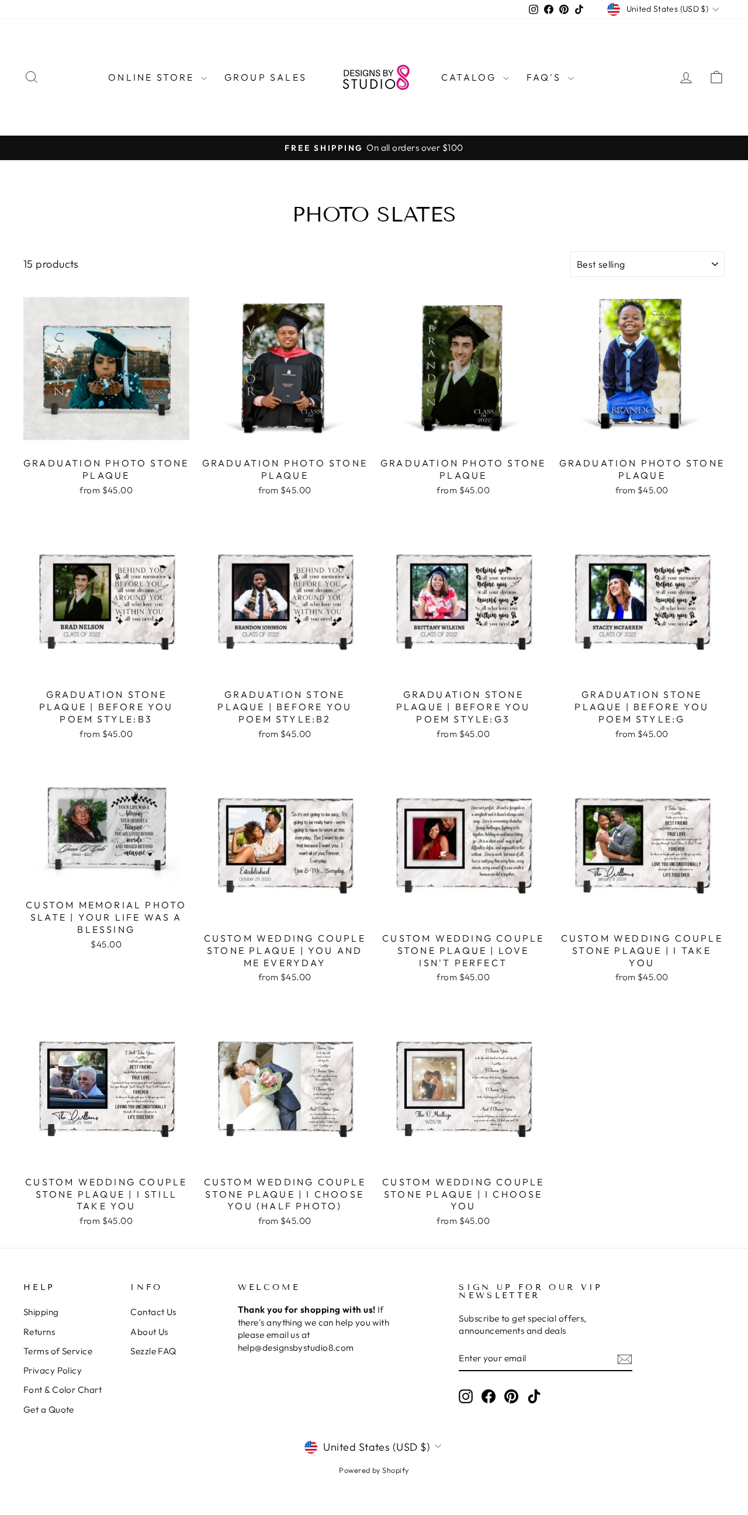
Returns (39, 1331)
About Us (149, 1331)
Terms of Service (57, 1351)
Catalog (470, 77)
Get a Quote (48, 1409)
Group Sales (265, 77)
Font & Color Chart (62, 1389)
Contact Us (153, 1311)
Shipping (41, 1311)
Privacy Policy (52, 1370)
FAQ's (546, 77)
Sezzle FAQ (153, 1351)
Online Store (153, 77)
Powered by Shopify (373, 1470)
